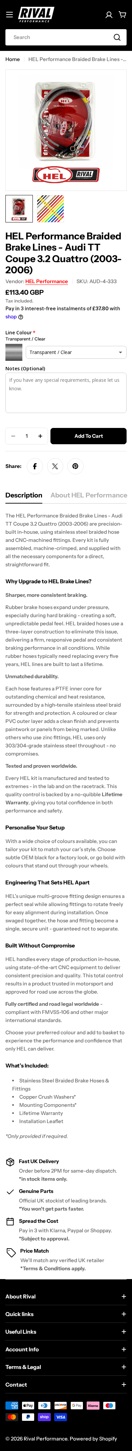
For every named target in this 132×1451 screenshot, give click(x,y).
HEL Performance (46, 281)
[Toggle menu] (9, 15)
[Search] (117, 37)
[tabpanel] (66, 826)
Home (12, 59)
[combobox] (66, 37)
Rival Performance (45, 1438)
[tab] (23, 497)
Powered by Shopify (93, 1438)
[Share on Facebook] (35, 466)
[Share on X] (55, 466)
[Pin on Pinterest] (75, 466)
